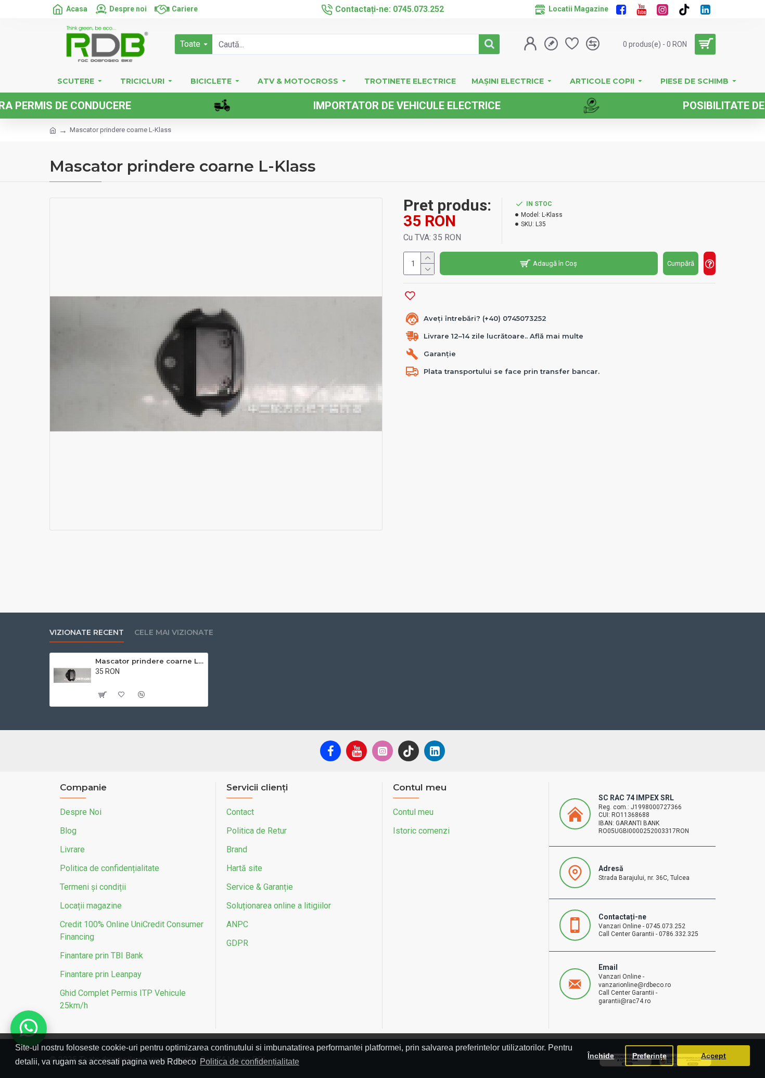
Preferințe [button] (649, 1055)
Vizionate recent (86, 632)
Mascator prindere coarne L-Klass (149, 661)
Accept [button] (713, 1055)
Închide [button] (601, 1055)
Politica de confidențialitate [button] (249, 1061)
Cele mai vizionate (173, 632)
